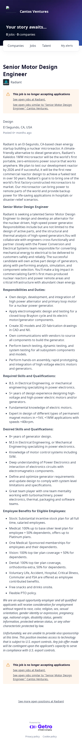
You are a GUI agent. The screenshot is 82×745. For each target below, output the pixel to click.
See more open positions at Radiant (41, 701)
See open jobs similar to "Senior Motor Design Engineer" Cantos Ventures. (42, 106)
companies (16, 46)
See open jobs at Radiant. (29, 99)
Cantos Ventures (34, 11)
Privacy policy (32, 736)
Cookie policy (50, 736)
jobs (33, 46)
